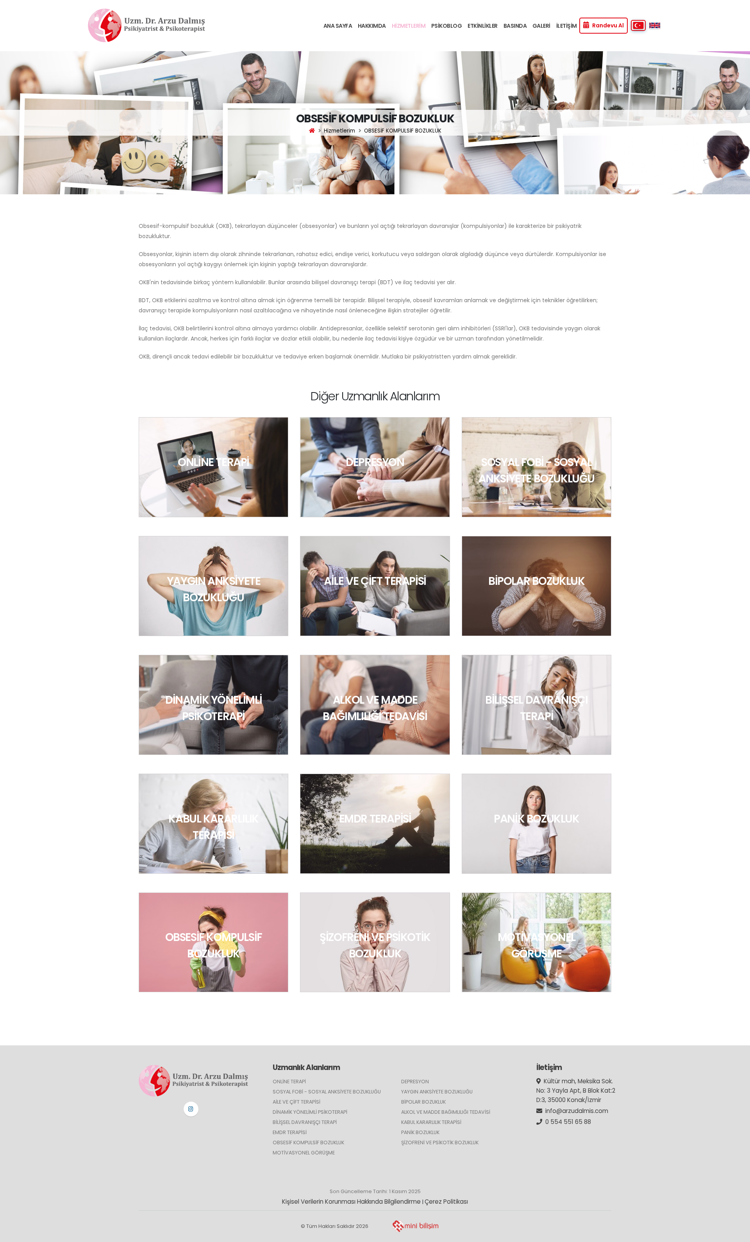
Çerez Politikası (446, 1201)
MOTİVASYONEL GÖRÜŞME (304, 1152)
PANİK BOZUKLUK (420, 1132)
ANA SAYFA (337, 26)
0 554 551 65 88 (568, 1122)
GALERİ (541, 26)
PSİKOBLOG (446, 26)
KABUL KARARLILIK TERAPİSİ (431, 1122)
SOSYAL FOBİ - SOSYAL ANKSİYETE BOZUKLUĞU (327, 1091)
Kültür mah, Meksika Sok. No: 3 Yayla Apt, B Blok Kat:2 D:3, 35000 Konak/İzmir (575, 1090)
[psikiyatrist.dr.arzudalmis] (191, 1109)
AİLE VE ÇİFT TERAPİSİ (296, 1102)
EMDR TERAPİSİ (290, 1132)
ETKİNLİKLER (483, 26)
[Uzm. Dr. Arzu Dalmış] (146, 25)
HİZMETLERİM (409, 26)
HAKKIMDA (372, 26)
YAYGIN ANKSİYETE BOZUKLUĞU (437, 1091)
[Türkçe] (638, 25)
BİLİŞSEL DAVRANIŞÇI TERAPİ (305, 1122)
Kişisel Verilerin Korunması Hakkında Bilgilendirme (351, 1201)
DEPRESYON (415, 1081)
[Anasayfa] (312, 130)
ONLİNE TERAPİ (289, 1081)
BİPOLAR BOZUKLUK (423, 1102)
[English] (654, 25)
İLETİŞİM (566, 26)
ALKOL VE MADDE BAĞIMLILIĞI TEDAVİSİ (445, 1112)
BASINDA (515, 26)
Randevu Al (608, 25)
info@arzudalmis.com (576, 1111)
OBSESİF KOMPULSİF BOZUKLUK (308, 1142)
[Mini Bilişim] (415, 1226)
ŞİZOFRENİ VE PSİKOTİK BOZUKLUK (440, 1142)
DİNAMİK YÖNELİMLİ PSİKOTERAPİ (310, 1112)
